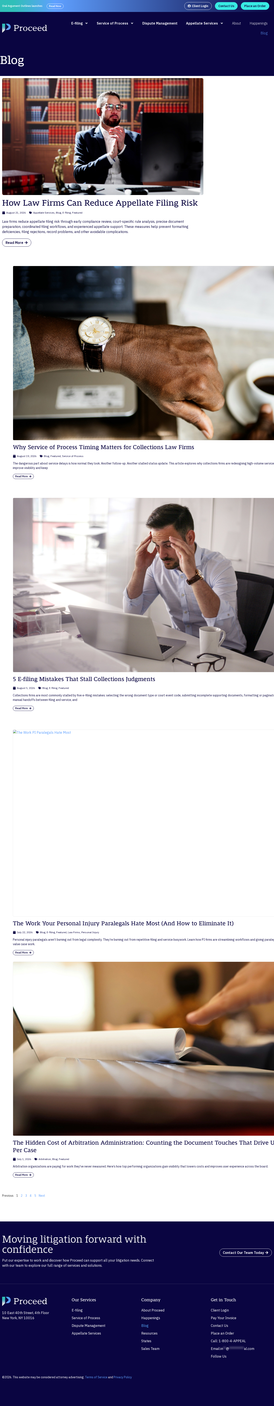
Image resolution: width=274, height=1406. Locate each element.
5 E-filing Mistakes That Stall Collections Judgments (84, 679)
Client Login (220, 1310)
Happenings (259, 23)
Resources (149, 1333)
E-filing (77, 23)
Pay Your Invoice (223, 1318)
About (236, 23)
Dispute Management (159, 23)
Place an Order (222, 1333)
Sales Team (150, 1348)
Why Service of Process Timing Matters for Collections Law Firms (103, 447)
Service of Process (112, 23)
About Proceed (152, 1310)
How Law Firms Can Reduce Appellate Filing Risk (100, 202)
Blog (264, 33)
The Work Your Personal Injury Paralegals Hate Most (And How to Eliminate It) (123, 923)
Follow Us (218, 1356)
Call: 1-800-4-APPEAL (228, 1341)
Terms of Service (96, 1377)
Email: (232, 1348)
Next (42, 1196)
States (146, 1341)
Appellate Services (202, 23)
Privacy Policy (123, 1377)
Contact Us (219, 1325)
